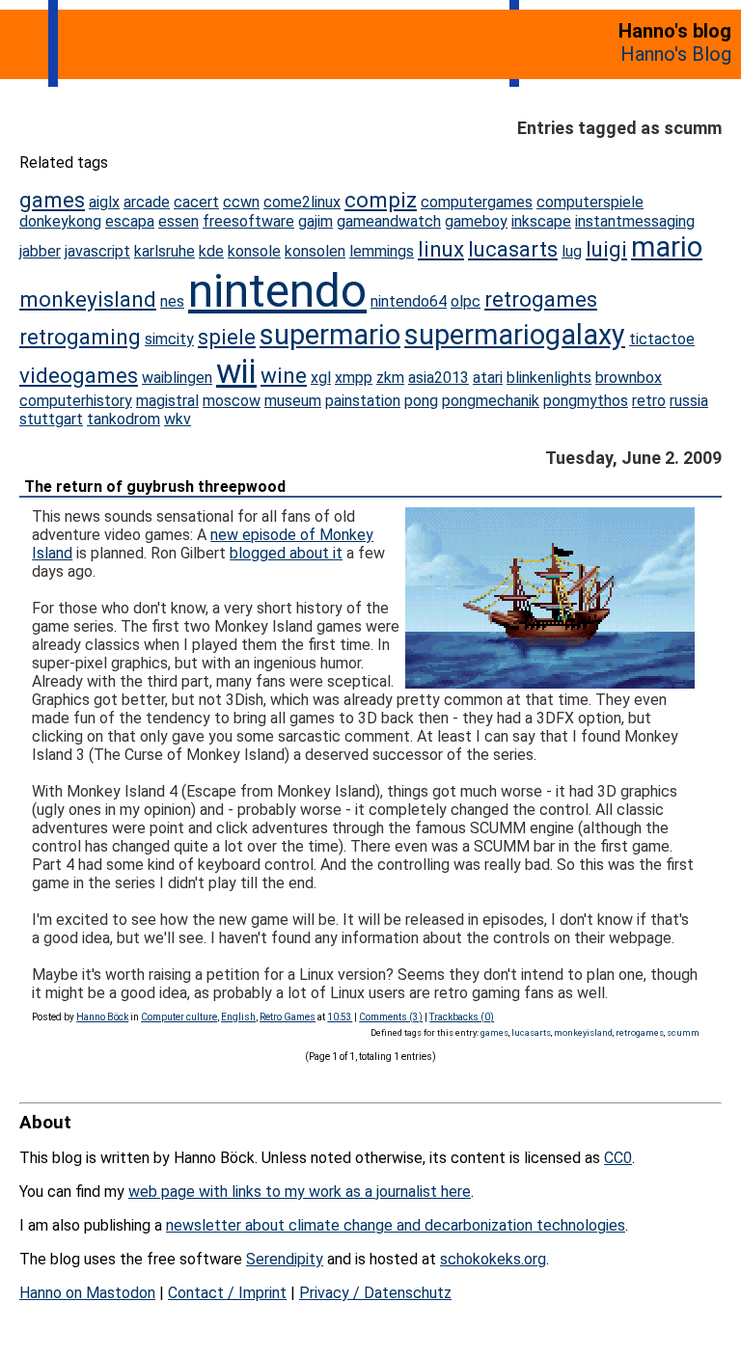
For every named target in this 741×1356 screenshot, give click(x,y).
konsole (254, 251)
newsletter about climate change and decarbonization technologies (395, 1225)
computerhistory (75, 401)
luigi (606, 248)
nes (172, 301)
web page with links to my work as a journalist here (299, 1191)
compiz (380, 199)
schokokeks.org (493, 1259)
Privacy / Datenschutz (375, 1293)
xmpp (353, 377)
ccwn (241, 202)
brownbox (628, 377)
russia (689, 401)
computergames (477, 202)
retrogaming (80, 336)
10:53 (339, 1017)
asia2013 (438, 377)
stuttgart (51, 419)
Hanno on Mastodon (87, 1293)
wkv (177, 419)
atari (488, 377)
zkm (390, 377)
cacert (196, 202)
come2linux (302, 202)
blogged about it (286, 553)
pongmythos (585, 401)
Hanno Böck (102, 1017)
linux (441, 248)
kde (211, 251)
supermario (330, 334)
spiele (227, 336)
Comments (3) (391, 1017)
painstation (362, 401)
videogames (78, 375)
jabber (40, 251)
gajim (315, 221)
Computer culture (179, 1017)
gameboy (476, 221)
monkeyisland (87, 299)
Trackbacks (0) (461, 1017)
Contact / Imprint (227, 1293)
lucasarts (513, 248)
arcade (147, 202)
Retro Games (288, 1017)
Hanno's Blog (675, 54)
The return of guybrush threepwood (155, 486)
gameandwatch (389, 221)
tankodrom (123, 419)
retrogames (540, 299)
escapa (129, 221)
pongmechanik (490, 401)
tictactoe (662, 339)
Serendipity (284, 1259)
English (238, 1017)
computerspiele (590, 202)
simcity (169, 339)
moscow (232, 401)
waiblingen (177, 377)
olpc (465, 301)
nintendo (277, 290)
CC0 (618, 1158)
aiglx (104, 202)
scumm (683, 1032)
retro (649, 401)
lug (572, 251)
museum (292, 401)
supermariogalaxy (514, 334)
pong (421, 401)
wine (284, 375)
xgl (321, 377)
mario (666, 247)
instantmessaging (635, 221)
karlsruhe (164, 251)
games (52, 199)
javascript (97, 251)
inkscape (541, 221)
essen (178, 221)
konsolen (315, 251)
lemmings (381, 251)
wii (236, 371)
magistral (167, 401)
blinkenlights (549, 377)
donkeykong (60, 221)
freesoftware (248, 221)
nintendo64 (408, 301)
